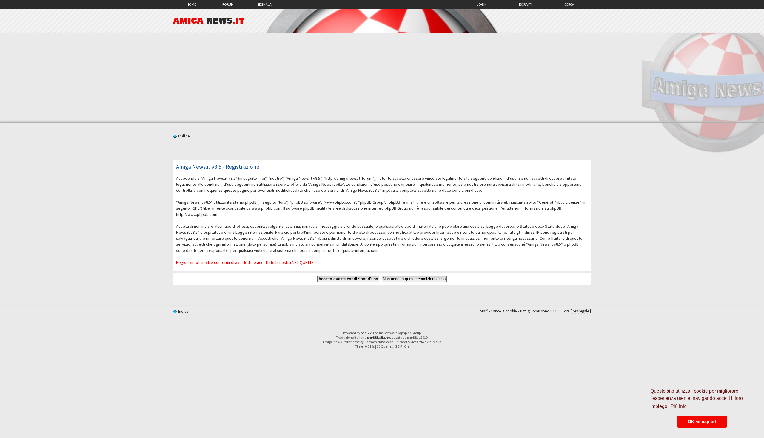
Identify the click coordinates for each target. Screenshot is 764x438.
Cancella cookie (504, 311)
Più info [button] (679, 406)
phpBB (366, 333)
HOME (191, 4)
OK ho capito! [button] (702, 421)
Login (482, 4)
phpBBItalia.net (379, 337)
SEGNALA (264, 4)
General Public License (559, 202)
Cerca (569, 4)
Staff (484, 311)
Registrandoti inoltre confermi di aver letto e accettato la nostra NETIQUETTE (245, 262)
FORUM (228, 4)
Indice (184, 136)
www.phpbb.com (266, 208)
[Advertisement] (382, 77)
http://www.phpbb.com (196, 214)
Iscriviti (525, 4)
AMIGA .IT (208, 21)
